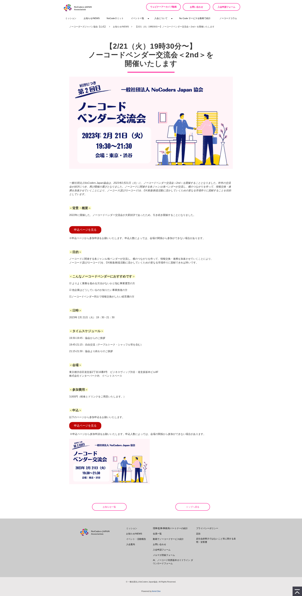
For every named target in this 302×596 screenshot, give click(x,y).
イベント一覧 (137, 18)
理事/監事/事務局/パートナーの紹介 (170, 528)
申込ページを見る (85, 229)
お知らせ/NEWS (92, 18)
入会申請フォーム (226, 7)
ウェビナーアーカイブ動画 (163, 7)
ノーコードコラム (228, 18)
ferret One (156, 591)
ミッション (70, 18)
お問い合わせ (196, 7)
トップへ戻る (192, 507)
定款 (198, 533)
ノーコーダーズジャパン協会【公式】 (88, 26)
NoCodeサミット (115, 18)
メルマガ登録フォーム (164, 555)
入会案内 (130, 544)
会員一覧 (157, 533)
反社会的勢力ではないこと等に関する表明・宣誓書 (216, 540)
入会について (161, 18)
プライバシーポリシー (207, 528)
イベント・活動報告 (136, 539)
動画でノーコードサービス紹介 (168, 539)
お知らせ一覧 (109, 507)
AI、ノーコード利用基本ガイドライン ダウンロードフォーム (173, 562)
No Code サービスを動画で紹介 (195, 18)
